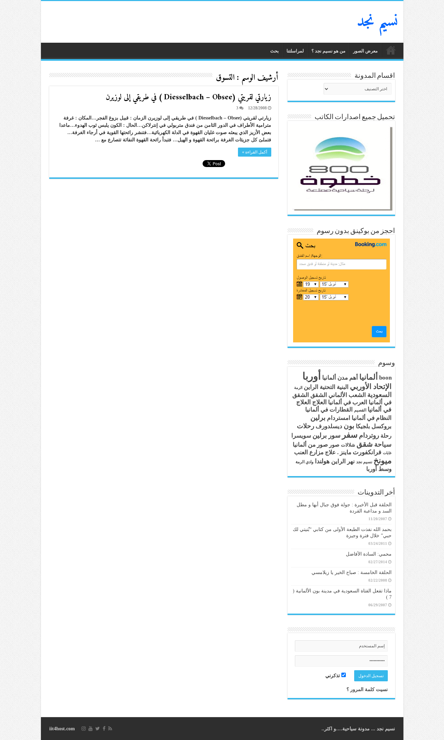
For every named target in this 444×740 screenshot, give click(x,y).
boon (385, 377)
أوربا (311, 376)
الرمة (298, 388)
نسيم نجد (377, 22)
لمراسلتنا (295, 50)
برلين (318, 417)
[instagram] (83, 728)
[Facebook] (104, 728)
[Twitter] (98, 728)
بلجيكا (363, 426)
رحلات (305, 426)
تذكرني (333, 675)
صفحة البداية (391, 50)
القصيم (360, 410)
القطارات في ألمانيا (329, 409)
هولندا (322, 461)
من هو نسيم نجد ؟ (328, 50)
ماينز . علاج (338, 452)
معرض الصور (365, 50)
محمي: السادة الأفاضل (369, 554)
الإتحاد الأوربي (371, 386)
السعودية (379, 394)
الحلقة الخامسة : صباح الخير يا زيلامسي (351, 572)
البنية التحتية (334, 387)
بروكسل (382, 426)
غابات (387, 453)
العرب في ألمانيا (347, 402)
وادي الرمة (305, 462)
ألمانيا (368, 377)
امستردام (338, 418)
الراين (311, 387)
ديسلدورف (329, 426)
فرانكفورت (367, 452)
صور (334, 445)
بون (349, 426)
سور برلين (327, 435)
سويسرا (301, 435)
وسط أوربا (379, 469)
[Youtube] (90, 728)
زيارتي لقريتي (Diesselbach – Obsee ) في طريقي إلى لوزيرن (188, 97)
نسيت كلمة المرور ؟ (367, 689)
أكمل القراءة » (254, 152)
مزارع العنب (309, 452)
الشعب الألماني (347, 395)
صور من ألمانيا (310, 444)
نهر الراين (343, 461)
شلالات (348, 445)
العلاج (319, 402)
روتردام (369, 435)
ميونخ (383, 460)
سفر (350, 434)
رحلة (386, 436)
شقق (365, 444)
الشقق (318, 395)
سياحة (383, 444)
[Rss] (110, 728)
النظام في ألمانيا (372, 418)
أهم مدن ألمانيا (340, 377)
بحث (274, 50)
